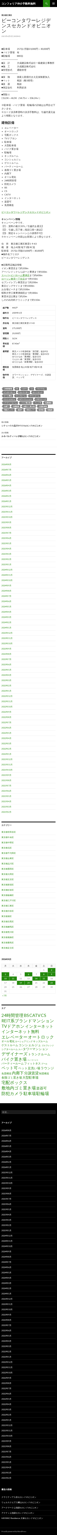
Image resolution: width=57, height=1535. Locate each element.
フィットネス (32, 1063)
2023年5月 (6, 669)
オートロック (38, 392)
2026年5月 (6, 480)
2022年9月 (6, 712)
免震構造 (48, 403)
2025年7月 (6, 533)
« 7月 (4, 995)
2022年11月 (7, 701)
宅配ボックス (9, 410)
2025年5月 (6, 543)
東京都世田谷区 (8, 832)
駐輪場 (50, 410)
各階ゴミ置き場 (29, 406)
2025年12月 (7, 506)
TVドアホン (41, 389)
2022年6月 (6, 727)
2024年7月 (6, 596)
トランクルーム (39, 1054)
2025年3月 (6, 554)
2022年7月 (6, 722)
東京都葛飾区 (7, 937)
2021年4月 (6, 801)
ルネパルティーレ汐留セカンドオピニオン (20, 434)
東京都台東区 (7, 858)
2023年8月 (6, 654)
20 (28, 982)
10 (5, 978)
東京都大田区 (7, 874)
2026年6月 (6, 475)
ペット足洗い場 (29, 1068)
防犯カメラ (31, 410)
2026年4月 (6, 485)
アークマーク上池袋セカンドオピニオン (19, 1507)
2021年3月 (6, 806)
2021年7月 (6, 785)
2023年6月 (6, 664)
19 (21, 982)
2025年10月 (7, 517)
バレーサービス (32, 1060)
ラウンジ (47, 1068)
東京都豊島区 (7, 942)
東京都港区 (6, 916)
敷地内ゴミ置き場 (18, 1087)
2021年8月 (6, 780)
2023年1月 (6, 691)
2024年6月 (6, 601)
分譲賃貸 (16, 406)
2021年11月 (7, 764)
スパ (20, 1049)
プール (44, 1063)
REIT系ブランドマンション (27, 1020)
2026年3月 (6, 490)
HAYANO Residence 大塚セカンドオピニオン (22, 1518)
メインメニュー (53, 3)
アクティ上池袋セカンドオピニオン (17, 1513)
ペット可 (38, 403)
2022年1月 (6, 754)
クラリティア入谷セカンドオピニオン (18, 1497)
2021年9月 (6, 775)
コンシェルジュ (9, 399)
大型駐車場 (43, 406)
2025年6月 (6, 538)
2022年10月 (7, 706)
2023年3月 (6, 680)
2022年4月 (6, 738)
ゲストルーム (34, 396)
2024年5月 (6, 606)
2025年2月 (6, 559)
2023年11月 (7, 638)
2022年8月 (6, 717)
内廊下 (6, 406)
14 (36, 978)
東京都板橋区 (7, 895)
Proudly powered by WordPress (13, 1531)
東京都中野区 (7, 842)
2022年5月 (6, 733)
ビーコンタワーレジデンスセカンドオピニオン (26, 212)
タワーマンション (25, 399)
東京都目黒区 (7, 921)
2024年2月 (6, 622)
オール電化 (8, 396)
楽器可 (20, 410)
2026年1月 (6, 501)
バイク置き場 (26, 403)
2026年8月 (6, 464)
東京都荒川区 (7, 932)
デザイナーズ (41, 399)
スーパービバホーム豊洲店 (15, 275)
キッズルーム (21, 396)
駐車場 (41, 410)
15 (44, 978)
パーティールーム (10, 403)
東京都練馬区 (7, 926)
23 (51, 982)
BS (17, 389)
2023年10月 (7, 643)
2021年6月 (6, 791)
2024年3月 (6, 617)
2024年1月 (6, 627)
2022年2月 (6, 748)
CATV (24, 389)
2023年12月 (7, 633)
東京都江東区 (6, 15)
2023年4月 (6, 675)
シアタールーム (9, 1049)
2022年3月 (6, 743)
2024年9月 (6, 585)
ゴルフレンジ (48, 1045)
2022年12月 (7, 696)
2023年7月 (6, 659)
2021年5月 (6, 796)
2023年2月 (6, 685)
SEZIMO (17, 36)
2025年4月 (6, 548)
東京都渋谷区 (7, 911)
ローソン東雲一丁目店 (13, 278)
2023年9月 (6, 648)
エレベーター (24, 392)
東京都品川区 (7, 863)
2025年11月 (7, 511)
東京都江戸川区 (8, 900)
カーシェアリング (24, 1041)
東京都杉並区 (7, 890)
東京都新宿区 (7, 884)
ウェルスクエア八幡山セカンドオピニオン (20, 1502)
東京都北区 (6, 847)
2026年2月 (6, 496)
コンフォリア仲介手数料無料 (18, 3)
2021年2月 (6, 812)
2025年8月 (6, 527)
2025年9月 (6, 522)
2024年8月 (6, 590)
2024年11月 (7, 575)
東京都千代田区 (8, 853)
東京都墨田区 (7, 869)
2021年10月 (7, 770)
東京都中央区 (7, 837)
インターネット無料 (20, 1031)
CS (32, 389)
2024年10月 (7, 580)
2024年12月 (7, 569)
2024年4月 (6, 612)
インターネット (9, 392)
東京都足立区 (7, 948)
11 (13, 978)
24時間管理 (8, 389)
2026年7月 (6, 469)
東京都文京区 (7, 879)
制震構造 (44, 1073)
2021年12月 (7, 759)
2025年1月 (6, 564)
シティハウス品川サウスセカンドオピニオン (21, 424)
